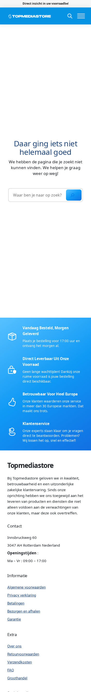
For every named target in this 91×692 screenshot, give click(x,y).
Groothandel (17, 678)
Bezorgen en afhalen (23, 611)
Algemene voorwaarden (26, 587)
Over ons (14, 646)
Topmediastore (30, 465)
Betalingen (15, 603)
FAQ (10, 670)
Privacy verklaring (21, 595)
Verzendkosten (19, 662)
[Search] (74, 195)
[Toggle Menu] (81, 16)
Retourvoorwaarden (23, 654)
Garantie (14, 619)
